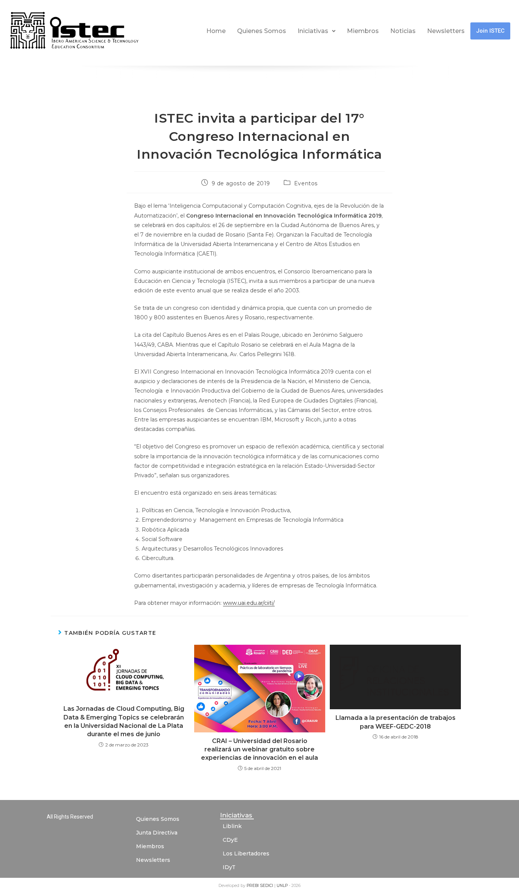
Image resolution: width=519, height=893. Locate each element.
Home (216, 31)
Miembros (363, 31)
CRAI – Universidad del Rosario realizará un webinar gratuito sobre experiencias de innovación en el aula (259, 749)
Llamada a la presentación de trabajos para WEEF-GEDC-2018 (395, 722)
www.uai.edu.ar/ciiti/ (249, 603)
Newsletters (446, 31)
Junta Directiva (156, 832)
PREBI (253, 885)
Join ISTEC (490, 30)
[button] (316, 31)
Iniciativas (312, 31)
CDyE (230, 839)
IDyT (229, 867)
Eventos (306, 183)
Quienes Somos (261, 31)
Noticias (403, 31)
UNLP (283, 885)
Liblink (232, 826)
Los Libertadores (246, 853)
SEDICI (267, 885)
